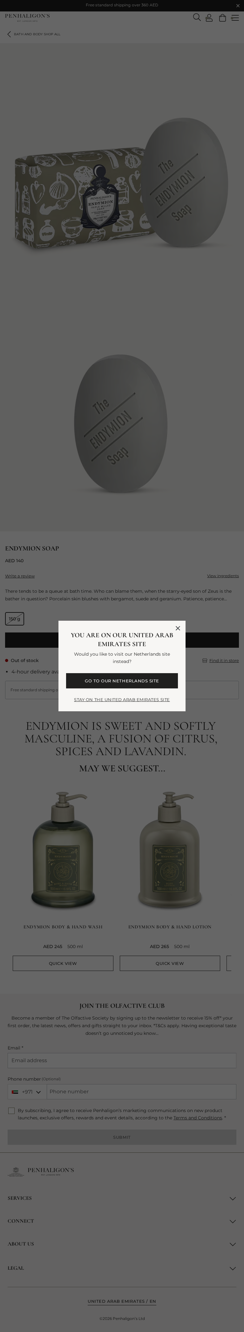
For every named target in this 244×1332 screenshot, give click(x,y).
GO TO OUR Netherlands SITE (122, 680)
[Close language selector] (178, 628)
